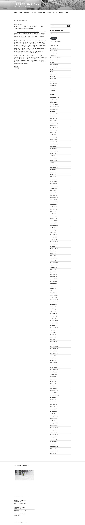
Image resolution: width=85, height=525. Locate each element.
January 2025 (53, 104)
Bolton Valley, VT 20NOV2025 (20, 514)
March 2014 (52, 313)
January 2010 (53, 409)
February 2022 (53, 160)
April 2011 (52, 385)
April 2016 (52, 271)
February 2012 (53, 364)
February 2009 (53, 416)
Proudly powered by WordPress (20, 522)
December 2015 (53, 281)
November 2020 (53, 185)
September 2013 (53, 327)
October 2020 (53, 188)
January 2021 (53, 181)
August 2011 (52, 378)
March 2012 (52, 362)
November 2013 (53, 323)
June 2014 (52, 306)
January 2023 (53, 141)
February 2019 (53, 218)
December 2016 (53, 262)
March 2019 (52, 216)
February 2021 (53, 178)
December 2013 (53, 320)
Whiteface (52, 90)
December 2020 (53, 183)
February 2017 (53, 257)
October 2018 (53, 227)
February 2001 (53, 437)
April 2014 (52, 311)
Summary (52, 80)
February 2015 (53, 295)
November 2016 (53, 264)
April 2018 (52, 232)
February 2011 (53, 390)
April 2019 (52, 213)
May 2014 (52, 309)
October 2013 (53, 325)
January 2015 (53, 297)
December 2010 (53, 395)
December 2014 (53, 299)
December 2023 (53, 125)
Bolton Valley (53, 50)
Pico (51, 69)
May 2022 (52, 153)
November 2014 (53, 302)
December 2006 (53, 425)
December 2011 (53, 369)
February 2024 (53, 120)
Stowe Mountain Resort (35, 45)
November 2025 (53, 97)
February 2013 (53, 341)
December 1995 (53, 450)
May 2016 (52, 269)
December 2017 (53, 241)
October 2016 (53, 267)
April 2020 (52, 192)
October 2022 (53, 148)
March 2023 (52, 137)
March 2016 (52, 274)
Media (51, 62)
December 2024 (53, 106)
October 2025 (53, 99)
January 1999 (53, 443)
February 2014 (53, 316)
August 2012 (53, 355)
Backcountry (26, 12)
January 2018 (53, 239)
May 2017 (52, 251)
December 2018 (53, 223)
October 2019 (53, 206)
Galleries (49, 12)
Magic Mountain (53, 60)
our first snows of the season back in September (28, 32)
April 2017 (52, 253)
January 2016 (53, 278)
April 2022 (52, 155)
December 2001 (53, 434)
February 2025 (53, 102)
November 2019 (53, 204)
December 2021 (53, 164)
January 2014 (53, 318)
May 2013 (52, 334)
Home (15, 12)
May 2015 (52, 288)
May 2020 (52, 190)
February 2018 (53, 237)
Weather (52, 87)
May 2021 (52, 171)
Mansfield (16, 61)
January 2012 (53, 367)
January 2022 (53, 162)
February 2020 (53, 197)
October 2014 (53, 304)
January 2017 (53, 260)
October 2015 (53, 285)
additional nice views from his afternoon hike (27, 60)
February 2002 (53, 430)
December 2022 (53, 144)
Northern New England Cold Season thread (26, 42)
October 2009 (53, 411)
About (66, 12)
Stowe (51, 76)
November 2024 (53, 109)
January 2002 (53, 432)
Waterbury (52, 85)
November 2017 (53, 243)
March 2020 (52, 195)
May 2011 (52, 383)
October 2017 (53, 246)
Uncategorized (53, 83)
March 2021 (52, 176)
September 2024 (53, 113)
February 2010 (53, 406)
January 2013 (53, 343)
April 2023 (52, 134)
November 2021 (53, 167)
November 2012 (53, 348)
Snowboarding (53, 73)
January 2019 (53, 220)
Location (61, 12)
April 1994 (52, 453)
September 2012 (53, 353)
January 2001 (53, 439)
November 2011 (53, 371)
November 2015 (53, 283)
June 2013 (52, 332)
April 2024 (52, 116)
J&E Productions (26, 4)
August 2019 (53, 209)
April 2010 (52, 402)
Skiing (20, 12)
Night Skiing (52, 66)
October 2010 (53, 397)
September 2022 (53, 151)
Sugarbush (52, 78)
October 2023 (53, 130)
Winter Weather (41, 12)
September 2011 (53, 376)
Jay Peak (52, 55)
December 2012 (53, 346)
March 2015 (52, 292)
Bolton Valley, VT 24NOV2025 (20, 507)
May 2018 (52, 230)
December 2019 (53, 202)
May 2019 (52, 211)
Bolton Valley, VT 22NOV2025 (20, 510)
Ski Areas (34, 12)
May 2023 (52, 132)
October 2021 (53, 169)
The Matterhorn (37, 46)
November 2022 (53, 146)
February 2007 (53, 423)
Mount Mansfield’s (32, 52)
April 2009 (52, 413)
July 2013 (52, 330)
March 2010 (52, 404)
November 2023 (53, 127)
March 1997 (52, 448)
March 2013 (52, 339)
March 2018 (52, 234)
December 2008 (53, 418)
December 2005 (53, 427)
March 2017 (52, 255)
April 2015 (52, 290)
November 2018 (53, 225)
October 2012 (53, 350)
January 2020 (53, 199)
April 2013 (52, 337)
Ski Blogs (55, 12)
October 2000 (53, 441)
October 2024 (53, 111)
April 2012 (52, 360)
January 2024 (53, 123)
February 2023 (53, 139)
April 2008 (52, 420)
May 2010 (52, 399)
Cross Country (53, 53)
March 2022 (52, 158)
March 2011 (52, 388)
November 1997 (53, 446)
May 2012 (52, 357)
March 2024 (52, 118)
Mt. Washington (53, 64)
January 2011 (53, 392)
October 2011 (53, 374)
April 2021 (52, 174)
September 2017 (53, 248)
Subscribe (54, 38)
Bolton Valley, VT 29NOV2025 (20, 503)
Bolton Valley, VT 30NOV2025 (20, 500)
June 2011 (52, 381)
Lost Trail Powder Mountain (55, 57)
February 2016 (53, 276)
